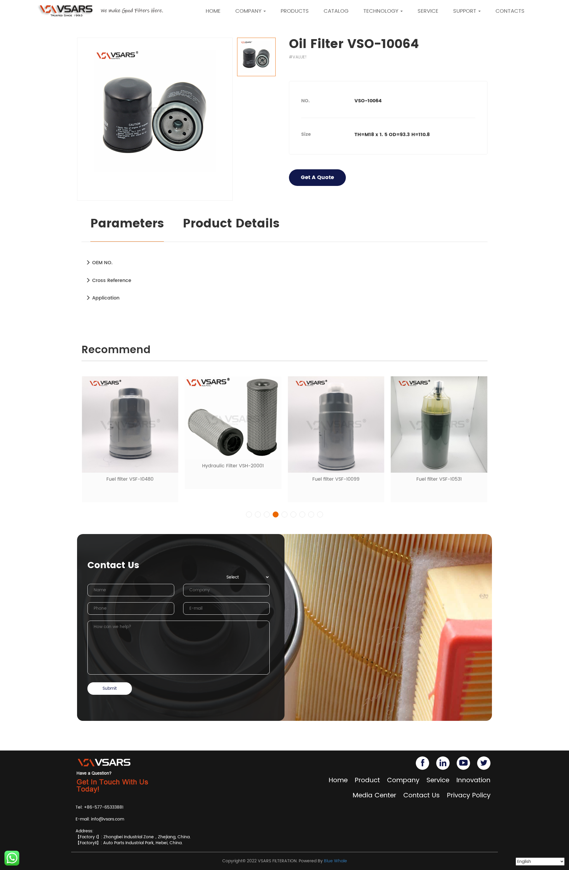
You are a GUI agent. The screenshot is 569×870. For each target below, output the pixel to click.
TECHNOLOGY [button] (381, 11)
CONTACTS (510, 11)
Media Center (374, 795)
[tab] (284, 263)
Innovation (473, 780)
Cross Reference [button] (111, 280)
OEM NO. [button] (102, 263)
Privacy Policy (468, 795)
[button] (249, 514)
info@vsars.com (107, 819)
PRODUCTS (295, 11)
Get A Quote (317, 177)
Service (437, 780)
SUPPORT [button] (465, 11)
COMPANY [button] (249, 11)
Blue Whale (335, 861)
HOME (213, 11)
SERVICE (428, 11)
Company (403, 780)
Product (367, 780)
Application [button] (105, 298)
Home (338, 780)
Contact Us (421, 795)
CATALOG (336, 11)
